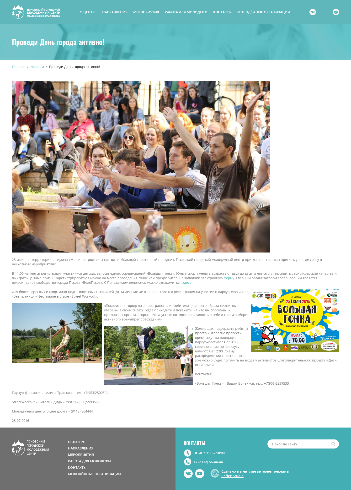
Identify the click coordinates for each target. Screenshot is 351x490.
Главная (18, 66)
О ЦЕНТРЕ (88, 12)
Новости (37, 66)
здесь (186, 282)
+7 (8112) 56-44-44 (208, 461)
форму (229, 278)
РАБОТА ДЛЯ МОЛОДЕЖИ (186, 12)
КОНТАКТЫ (222, 12)
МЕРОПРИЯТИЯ (146, 12)
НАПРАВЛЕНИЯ (115, 12)
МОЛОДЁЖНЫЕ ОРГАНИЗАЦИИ (263, 12)
